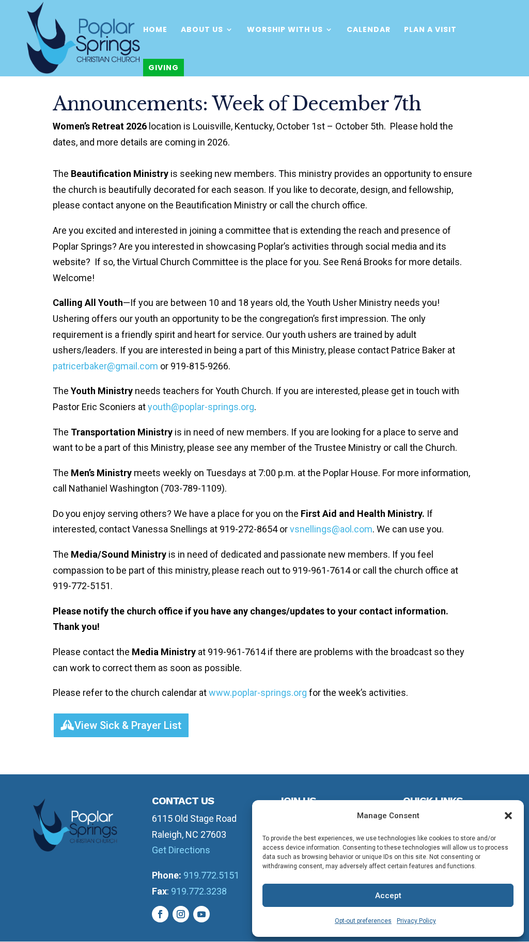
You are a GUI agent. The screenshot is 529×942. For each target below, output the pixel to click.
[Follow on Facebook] (160, 914)
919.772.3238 (199, 891)
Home (155, 30)
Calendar (369, 30)
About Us (202, 30)
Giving (163, 67)
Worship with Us (285, 30)
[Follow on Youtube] (201, 914)
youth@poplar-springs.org (201, 406)
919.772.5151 (211, 875)
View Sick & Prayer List (127, 725)
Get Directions (181, 849)
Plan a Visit (430, 30)
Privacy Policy (416, 920)
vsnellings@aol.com (331, 529)
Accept (388, 895)
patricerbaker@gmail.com (105, 366)
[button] (508, 815)
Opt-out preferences (363, 920)
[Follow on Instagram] (181, 914)
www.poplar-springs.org (258, 692)
